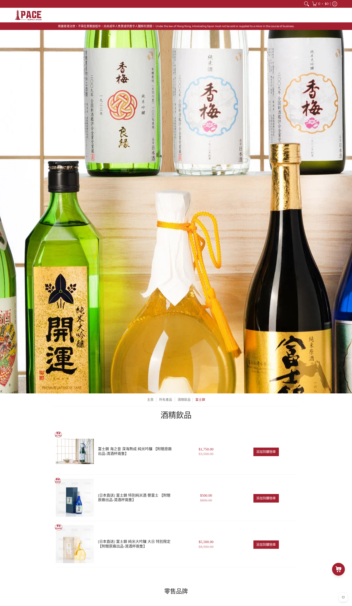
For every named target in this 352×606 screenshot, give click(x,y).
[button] (320, 4)
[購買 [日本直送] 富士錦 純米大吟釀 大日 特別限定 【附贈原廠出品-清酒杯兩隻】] (75, 544)
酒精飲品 (184, 400)
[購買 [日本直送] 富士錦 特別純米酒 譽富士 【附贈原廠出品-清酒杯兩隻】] (75, 498)
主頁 (150, 400)
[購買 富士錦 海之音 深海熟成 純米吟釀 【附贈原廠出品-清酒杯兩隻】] (75, 452)
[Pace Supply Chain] (28, 15)
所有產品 (165, 400)
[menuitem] (306, 4)
